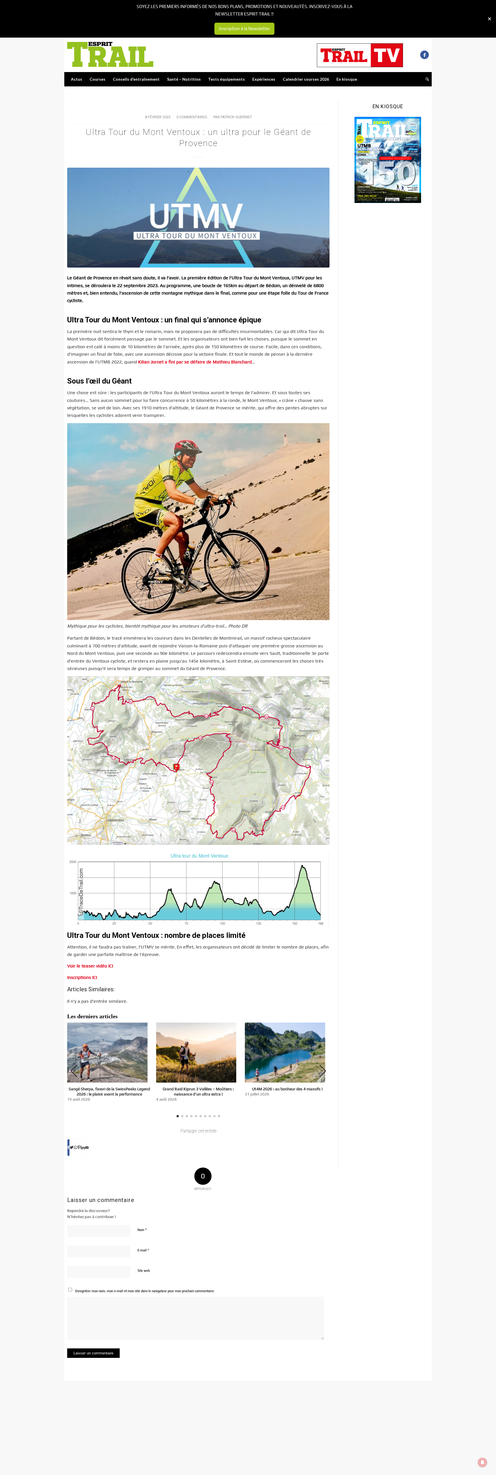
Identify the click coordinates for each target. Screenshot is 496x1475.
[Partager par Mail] (87, 1147)
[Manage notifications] (482, 1462)
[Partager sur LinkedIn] (83, 1147)
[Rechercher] (425, 79)
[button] (323, 1071)
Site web (143, 1270)
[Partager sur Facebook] (68, 1147)
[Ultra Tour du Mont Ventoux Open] (198, 217)
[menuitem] (76, 79)
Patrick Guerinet (236, 117)
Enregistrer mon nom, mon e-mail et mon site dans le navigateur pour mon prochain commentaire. (145, 1291)
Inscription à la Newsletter (244, 28)
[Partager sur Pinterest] (79, 1147)
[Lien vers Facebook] (424, 55)
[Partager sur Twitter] (71, 1147)
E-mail (143, 1250)
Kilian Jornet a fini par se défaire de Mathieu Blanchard (195, 362)
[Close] (489, 18)
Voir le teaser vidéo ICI (90, 966)
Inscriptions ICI (82, 977)
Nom (142, 1230)
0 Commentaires (192, 117)
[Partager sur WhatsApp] (75, 1147)
